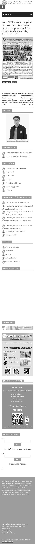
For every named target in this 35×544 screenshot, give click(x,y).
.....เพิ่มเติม (8, 190)
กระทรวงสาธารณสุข (12, 247)
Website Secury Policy (8, 533)
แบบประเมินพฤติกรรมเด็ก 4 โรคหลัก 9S (17, 156)
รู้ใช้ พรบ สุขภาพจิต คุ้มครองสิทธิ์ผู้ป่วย (17, 202)
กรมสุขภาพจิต (9, 251)
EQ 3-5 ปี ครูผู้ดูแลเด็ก (12, 187)
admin (17, 34)
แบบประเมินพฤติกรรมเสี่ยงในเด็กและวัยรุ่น (18, 153)
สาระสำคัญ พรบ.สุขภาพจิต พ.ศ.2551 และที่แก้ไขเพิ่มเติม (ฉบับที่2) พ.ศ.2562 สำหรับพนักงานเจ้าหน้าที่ (17, 220)
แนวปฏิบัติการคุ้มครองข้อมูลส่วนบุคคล (14, 526)
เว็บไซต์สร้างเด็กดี (11, 258)
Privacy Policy (6, 528)
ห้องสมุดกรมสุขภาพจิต (12, 261)
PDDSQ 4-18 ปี (9, 176)
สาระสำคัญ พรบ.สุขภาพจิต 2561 (15, 231)
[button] (4, 6)
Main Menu (8, 14)
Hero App (8, 254)
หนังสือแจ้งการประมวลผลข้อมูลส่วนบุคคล (15, 524)
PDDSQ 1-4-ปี (9, 172)
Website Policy (6, 531)
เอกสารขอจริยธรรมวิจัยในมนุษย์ (15, 168)
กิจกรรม (14, 82)
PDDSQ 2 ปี (8, 179)
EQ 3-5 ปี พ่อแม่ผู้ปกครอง (13, 183)
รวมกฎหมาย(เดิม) (11, 235)
